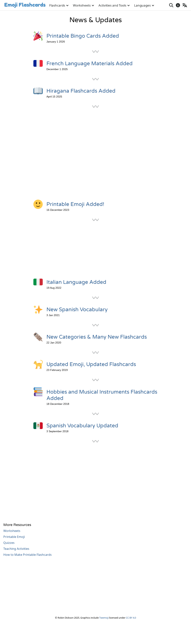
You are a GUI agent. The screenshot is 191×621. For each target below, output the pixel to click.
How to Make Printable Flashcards (27, 555)
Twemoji (104, 617)
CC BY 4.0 (131, 617)
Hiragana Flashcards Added (80, 91)
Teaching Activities (16, 549)
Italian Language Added (76, 282)
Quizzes (9, 543)
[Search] (171, 5)
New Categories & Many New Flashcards (96, 337)
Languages (142, 5)
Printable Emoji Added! (75, 204)
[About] (178, 5)
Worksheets (82, 5)
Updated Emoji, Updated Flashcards (91, 364)
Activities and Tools (112, 5)
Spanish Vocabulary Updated (82, 426)
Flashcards (57, 5)
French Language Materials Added (89, 63)
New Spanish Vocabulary (77, 309)
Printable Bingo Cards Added (82, 36)
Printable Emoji (14, 537)
